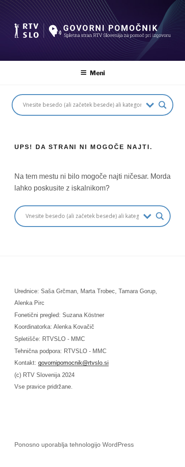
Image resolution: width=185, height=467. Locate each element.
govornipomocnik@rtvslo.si (73, 362)
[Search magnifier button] (162, 105)
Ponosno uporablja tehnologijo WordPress (74, 444)
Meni (97, 73)
